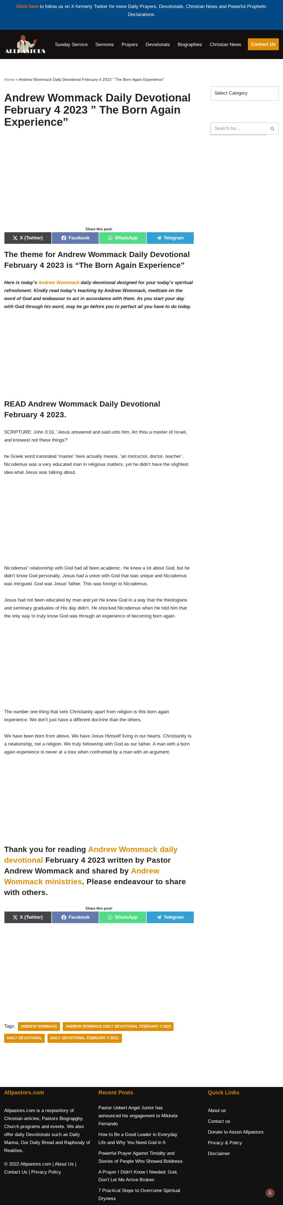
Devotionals (158, 44)
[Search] (272, 128)
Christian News (225, 44)
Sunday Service (71, 44)
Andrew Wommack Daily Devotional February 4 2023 (118, 1026)
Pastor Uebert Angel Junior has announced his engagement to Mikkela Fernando (137, 1115)
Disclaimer (219, 1153)
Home (9, 79)
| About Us (63, 1164)
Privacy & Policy (225, 1142)
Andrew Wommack (58, 282)
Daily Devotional (24, 1038)
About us (217, 1110)
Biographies (190, 44)
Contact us (219, 1121)
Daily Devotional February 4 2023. (84, 1038)
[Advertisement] (99, 183)
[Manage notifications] (270, 1192)
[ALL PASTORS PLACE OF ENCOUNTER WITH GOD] (25, 44)
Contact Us (263, 44)
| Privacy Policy (45, 1172)
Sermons (104, 44)
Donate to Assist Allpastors (236, 1132)
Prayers (130, 44)
